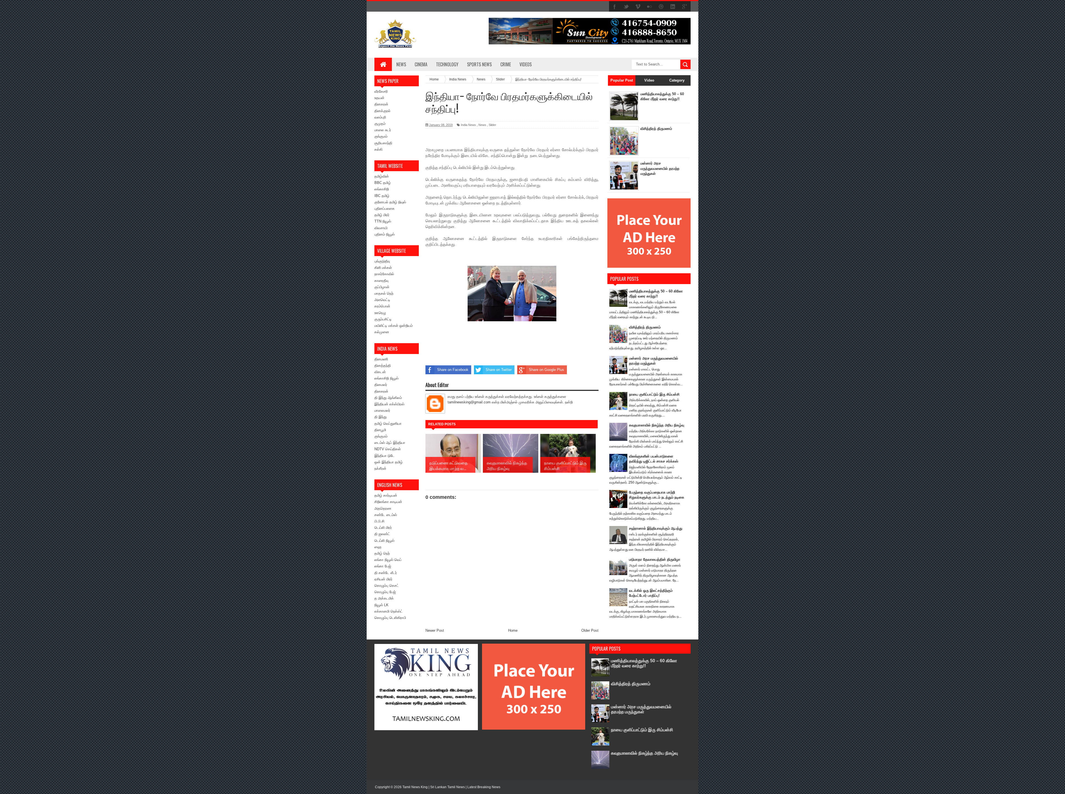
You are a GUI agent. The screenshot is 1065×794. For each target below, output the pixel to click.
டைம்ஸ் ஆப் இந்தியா (389, 443)
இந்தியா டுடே (384, 456)
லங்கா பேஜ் (382, 566)
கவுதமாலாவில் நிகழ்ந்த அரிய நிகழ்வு (656, 425)
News (401, 64)
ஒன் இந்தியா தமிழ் (388, 462)
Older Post (590, 630)
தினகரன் (381, 104)
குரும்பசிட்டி (383, 319)
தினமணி (381, 359)
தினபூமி (380, 430)
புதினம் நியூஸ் (384, 234)
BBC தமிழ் (382, 183)
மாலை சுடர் (382, 130)
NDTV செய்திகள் (387, 449)
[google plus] (684, 6)
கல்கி (378, 149)
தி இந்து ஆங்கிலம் (388, 398)
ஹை (377, 547)
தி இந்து (380, 417)
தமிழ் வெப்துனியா (388, 423)
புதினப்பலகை (384, 208)
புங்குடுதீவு (382, 261)
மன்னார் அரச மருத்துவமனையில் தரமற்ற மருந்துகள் (659, 168)
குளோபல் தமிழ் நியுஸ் (390, 202)
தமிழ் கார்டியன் (385, 495)
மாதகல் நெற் (383, 293)
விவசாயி (380, 228)
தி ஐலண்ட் (382, 534)
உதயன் (379, 98)
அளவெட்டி (382, 300)
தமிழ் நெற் (382, 553)
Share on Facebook (452, 370)
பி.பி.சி (379, 521)
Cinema (421, 64)
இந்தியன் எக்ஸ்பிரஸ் (389, 404)
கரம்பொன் (382, 306)
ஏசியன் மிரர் (383, 579)
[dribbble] (661, 6)
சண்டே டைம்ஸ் (385, 515)
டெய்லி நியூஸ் (384, 540)
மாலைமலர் (382, 410)
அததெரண (382, 508)
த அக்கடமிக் (384, 598)
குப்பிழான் (381, 287)
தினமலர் (380, 385)
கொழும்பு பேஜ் (385, 592)
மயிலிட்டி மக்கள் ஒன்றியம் (393, 325)
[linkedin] (672, 6)
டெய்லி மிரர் (383, 527)
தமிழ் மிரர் (381, 215)
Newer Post (434, 630)
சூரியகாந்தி (383, 143)
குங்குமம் (380, 136)
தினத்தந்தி (382, 365)
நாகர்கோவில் (384, 274)
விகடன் (380, 372)
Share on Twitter (499, 370)
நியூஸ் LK (381, 605)
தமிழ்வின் (381, 176)
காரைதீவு (381, 281)
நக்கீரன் (380, 468)
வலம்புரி (380, 117)
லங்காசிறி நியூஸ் (386, 378)
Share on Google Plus (546, 370)
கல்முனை (381, 332)
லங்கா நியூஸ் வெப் (388, 560)
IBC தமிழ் (381, 196)
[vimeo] (637, 6)
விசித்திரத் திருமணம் (656, 129)
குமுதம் (380, 124)
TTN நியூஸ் (382, 221)
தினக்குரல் (382, 111)
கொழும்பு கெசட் (386, 585)
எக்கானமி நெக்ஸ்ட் (388, 611)
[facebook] (614, 6)
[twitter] (626, 6)
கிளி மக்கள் (383, 267)
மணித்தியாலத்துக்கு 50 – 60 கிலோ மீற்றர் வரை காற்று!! (644, 663)
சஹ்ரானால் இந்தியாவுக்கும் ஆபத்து (655, 528)
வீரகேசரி (381, 91)
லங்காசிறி (381, 189)
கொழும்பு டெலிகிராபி (390, 618)
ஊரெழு (380, 313)
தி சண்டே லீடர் (385, 573)
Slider (492, 125)
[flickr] (649, 6)
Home (513, 630)
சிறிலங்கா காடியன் (388, 502)
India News (468, 125)
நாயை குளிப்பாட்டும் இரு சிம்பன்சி (654, 394)
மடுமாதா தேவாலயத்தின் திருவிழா (654, 559)
